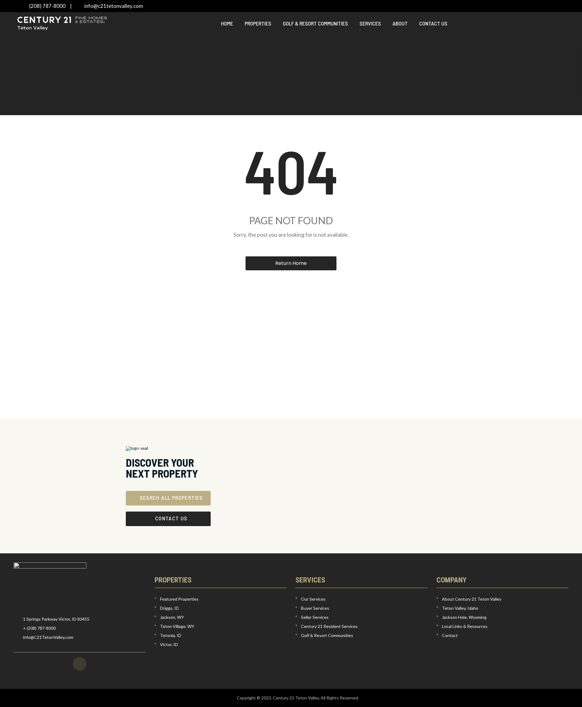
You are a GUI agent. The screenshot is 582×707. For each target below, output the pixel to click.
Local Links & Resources (464, 626)
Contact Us (433, 23)
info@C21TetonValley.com (48, 637)
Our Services (313, 599)
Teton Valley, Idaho (460, 608)
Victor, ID (169, 644)
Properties (258, 23)
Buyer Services (315, 608)
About (400, 23)
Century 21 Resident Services (329, 626)
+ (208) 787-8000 (39, 628)
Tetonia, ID (170, 635)
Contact (450, 635)
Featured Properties (179, 599)
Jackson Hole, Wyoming (464, 617)
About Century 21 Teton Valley (471, 599)
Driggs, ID (169, 608)
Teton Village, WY (177, 626)
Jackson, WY (172, 617)
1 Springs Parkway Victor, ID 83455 (56, 619)
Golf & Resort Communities (315, 23)
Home (227, 23)
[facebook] (79, 664)
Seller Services (315, 617)
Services (370, 23)
